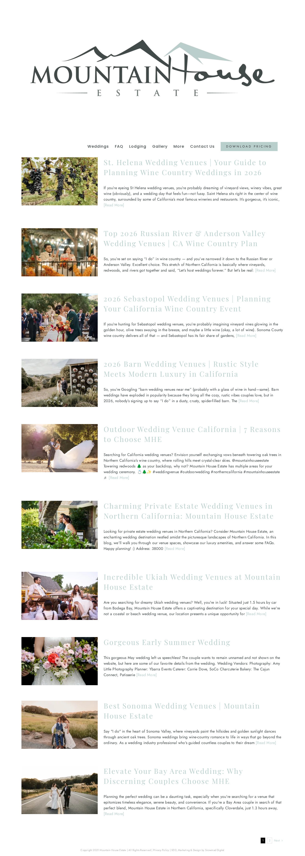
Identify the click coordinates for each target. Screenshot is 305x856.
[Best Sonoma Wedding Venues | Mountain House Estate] (59, 725)
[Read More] (114, 205)
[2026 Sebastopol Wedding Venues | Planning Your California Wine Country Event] (59, 318)
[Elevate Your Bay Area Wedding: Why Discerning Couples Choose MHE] (59, 790)
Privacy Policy (161, 850)
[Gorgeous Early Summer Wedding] (59, 661)
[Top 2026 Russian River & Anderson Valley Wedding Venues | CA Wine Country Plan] (59, 252)
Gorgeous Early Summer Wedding (167, 642)
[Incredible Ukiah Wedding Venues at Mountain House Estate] (59, 596)
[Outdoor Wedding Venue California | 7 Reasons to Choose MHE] (59, 448)
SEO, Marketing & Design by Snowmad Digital (197, 850)
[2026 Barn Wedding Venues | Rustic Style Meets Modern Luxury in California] (59, 383)
